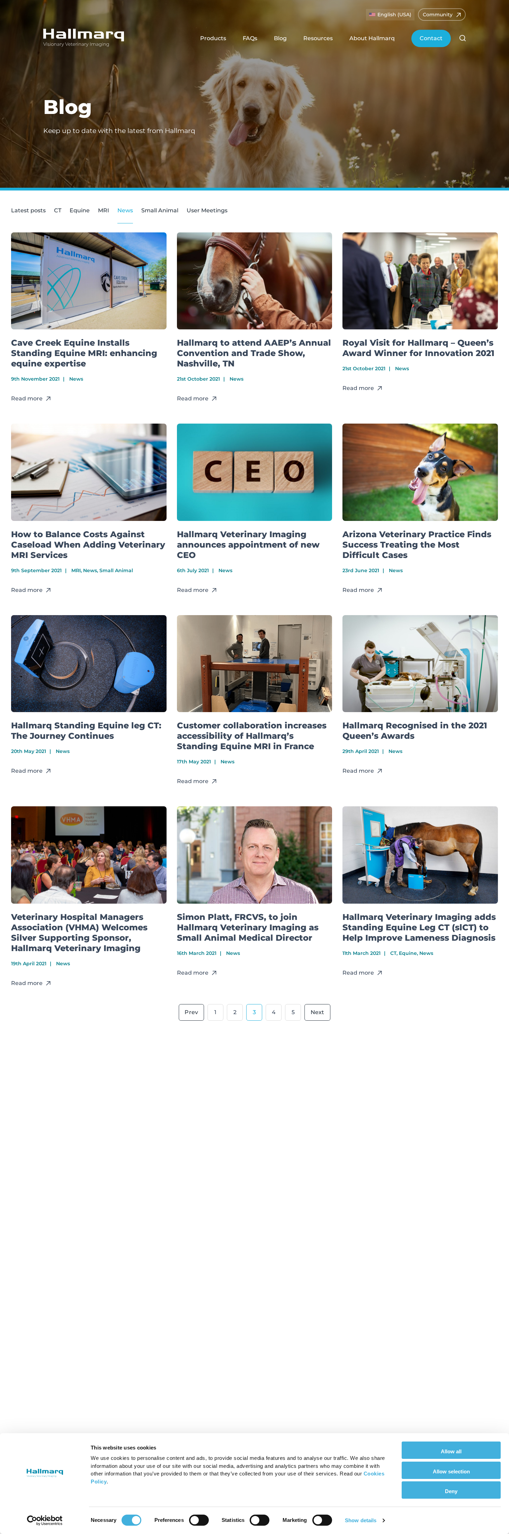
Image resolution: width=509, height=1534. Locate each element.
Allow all (451, 1451)
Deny (451, 1491)
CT (57, 210)
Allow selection (451, 1471)
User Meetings (207, 210)
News (125, 210)
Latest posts (28, 210)
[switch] (199, 1520)
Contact (431, 38)
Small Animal (159, 210)
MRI (103, 210)
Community (438, 14)
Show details (360, 1520)
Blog (280, 38)
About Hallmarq (372, 38)
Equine (80, 210)
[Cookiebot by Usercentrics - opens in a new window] (45, 1520)
